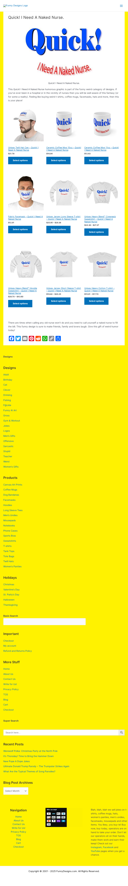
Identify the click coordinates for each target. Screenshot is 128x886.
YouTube (95, 851)
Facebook (108, 847)
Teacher (7, 456)
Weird (6, 461)
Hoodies (7, 505)
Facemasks (9, 500)
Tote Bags (8, 556)
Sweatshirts (9, 541)
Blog (5, 699)
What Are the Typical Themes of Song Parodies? (29, 771)
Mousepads (9, 520)
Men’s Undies (10, 515)
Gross (6, 415)
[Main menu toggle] (121, 5)
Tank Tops (8, 551)
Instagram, (96, 847)
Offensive (8, 441)
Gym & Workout (11, 420)
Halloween (8, 599)
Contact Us (9, 679)
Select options (20, 160)
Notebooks (9, 525)
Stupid (6, 451)
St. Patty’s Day (11, 594)
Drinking (7, 395)
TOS (5, 694)
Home (6, 669)
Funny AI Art (10, 410)
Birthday (7, 379)
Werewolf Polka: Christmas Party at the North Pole (30, 751)
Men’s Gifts (9, 436)
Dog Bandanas (11, 494)
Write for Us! (10, 684)
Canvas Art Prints (12, 484)
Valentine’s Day (11, 589)
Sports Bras (9, 535)
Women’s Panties (12, 566)
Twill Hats (8, 561)
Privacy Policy (11, 689)
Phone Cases (10, 530)
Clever (6, 390)
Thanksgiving (10, 605)
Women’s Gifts (10, 466)
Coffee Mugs (10, 489)
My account (9, 645)
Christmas (8, 584)
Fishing (7, 400)
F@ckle (7, 405)
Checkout (8, 640)
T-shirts (7, 546)
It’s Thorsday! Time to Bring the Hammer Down (28, 756)
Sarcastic (8, 446)
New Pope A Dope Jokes (16, 761)
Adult (6, 374)
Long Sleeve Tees (12, 510)
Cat (5, 384)
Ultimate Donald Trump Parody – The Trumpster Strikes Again (36, 766)
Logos (6, 430)
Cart (5, 704)
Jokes (6, 425)
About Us (8, 674)
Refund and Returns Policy (17, 651)
